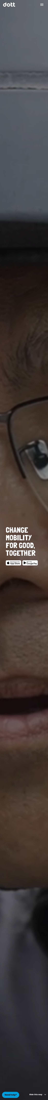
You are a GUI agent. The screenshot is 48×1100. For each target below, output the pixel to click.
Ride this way (35, 1094)
